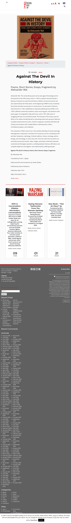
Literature (30, 230)
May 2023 (5, 423)
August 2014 (17, 477)
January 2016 (17, 457)
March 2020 (16, 352)
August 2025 (6, 363)
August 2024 (6, 390)
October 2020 (17, 339)
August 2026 (6, 335)
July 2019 (16, 370)
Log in (4, 509)
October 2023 (7, 412)
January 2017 (17, 435)
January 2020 (17, 354)
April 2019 (16, 375)
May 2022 (5, 450)
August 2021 (6, 472)
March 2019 (16, 377)
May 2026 (5, 341)
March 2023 (6, 426)
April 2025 (6, 370)
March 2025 (6, 372)
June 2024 (6, 394)
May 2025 (5, 368)
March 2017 (16, 432)
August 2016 (17, 448)
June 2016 (16, 450)
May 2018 (16, 401)
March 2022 (6, 454)
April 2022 (6, 452)
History (19, 248)
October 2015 (17, 463)
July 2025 (5, 365)
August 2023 (6, 417)
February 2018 (17, 406)
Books (40, 72)
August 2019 (17, 368)
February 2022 (7, 455)
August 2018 (17, 395)
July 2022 (5, 446)
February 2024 (7, 401)
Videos (15, 499)
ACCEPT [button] (41, 520)
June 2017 (16, 426)
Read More (34, 520)
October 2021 (7, 466)
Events (14, 248)
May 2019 (16, 374)
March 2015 (16, 472)
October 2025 (7, 357)
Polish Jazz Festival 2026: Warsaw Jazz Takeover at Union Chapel (7, 303)
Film (4, 498)
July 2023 (5, 419)
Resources (16, 496)
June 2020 (16, 348)
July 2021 (5, 473)
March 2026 (6, 345)
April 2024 (6, 397)
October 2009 (17, 483)
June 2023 (6, 421)
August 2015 (16, 464)
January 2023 (7, 430)
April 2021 (5, 479)
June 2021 (5, 475)
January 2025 (7, 375)
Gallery (5, 499)
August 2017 (16, 423)
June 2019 (16, 372)
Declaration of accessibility (9, 287)
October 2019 (17, 363)
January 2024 (7, 403)
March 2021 (6, 481)
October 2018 (17, 390)
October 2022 (7, 439)
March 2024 (6, 399)
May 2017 (16, 428)
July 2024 (5, 392)
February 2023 (7, 428)
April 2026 (6, 343)
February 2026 (7, 346)
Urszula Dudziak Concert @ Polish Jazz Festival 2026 (7, 312)
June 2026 (6, 339)
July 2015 (15, 466)
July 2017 (15, 424)
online (16, 178)
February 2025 (7, 374)
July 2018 (16, 397)
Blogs (4, 492)
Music (15, 492)
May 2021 (5, 477)
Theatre (15, 498)
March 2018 (16, 404)
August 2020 (17, 345)
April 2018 (16, 403)
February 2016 (17, 455)
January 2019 (17, 381)
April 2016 (16, 452)
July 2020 (16, 346)
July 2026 (5, 337)
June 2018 (16, 399)
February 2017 (17, 434)
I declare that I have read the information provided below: (62, 277)
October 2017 (17, 417)
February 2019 (17, 379)
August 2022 (6, 444)
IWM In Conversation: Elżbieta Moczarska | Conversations (14, 208)
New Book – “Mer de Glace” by (56, 205)
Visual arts (16, 501)
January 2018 (17, 408)
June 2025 (6, 366)
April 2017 (16, 430)
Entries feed (6, 511)
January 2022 (7, 457)
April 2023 (6, 424)
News (35, 230)
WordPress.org (17, 513)
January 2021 (6, 483)
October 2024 (7, 385)
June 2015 (16, 468)
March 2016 (16, 454)
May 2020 (16, 350)
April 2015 (16, 470)
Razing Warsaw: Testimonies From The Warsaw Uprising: (35, 207)
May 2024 (5, 395)
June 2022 (6, 448)
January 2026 (7, 348)
